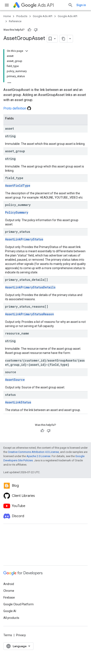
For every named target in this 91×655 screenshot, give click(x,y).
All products (11, 617)
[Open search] (70, 5)
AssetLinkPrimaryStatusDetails (30, 287)
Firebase (9, 597)
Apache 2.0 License (38, 456)
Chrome (8, 590)
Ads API (46, 5)
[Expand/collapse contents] (26, 50)
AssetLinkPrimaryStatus (24, 239)
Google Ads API (42, 16)
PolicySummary (16, 212)
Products (21, 16)
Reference (15, 21)
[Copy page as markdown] (63, 38)
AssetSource (15, 380)
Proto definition (15, 108)
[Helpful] (29, 30)
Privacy (21, 635)
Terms (7, 635)
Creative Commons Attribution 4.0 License (33, 452)
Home (7, 16)
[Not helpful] (36, 30)
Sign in (81, 5)
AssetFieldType (17, 186)
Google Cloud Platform (18, 604)
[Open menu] (7, 5)
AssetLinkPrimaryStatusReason (29, 314)
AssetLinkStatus (18, 402)
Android (8, 584)
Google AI (9, 611)
